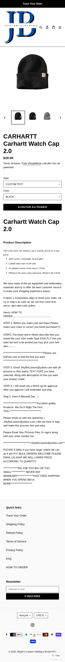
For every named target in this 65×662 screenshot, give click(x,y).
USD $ (40, 615)
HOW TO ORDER (17, 567)
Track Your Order (16, 515)
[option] (18, 117)
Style (6, 178)
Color (6, 190)
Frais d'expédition (31, 163)
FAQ (8, 558)
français (24, 615)
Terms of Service (16, 541)
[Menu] (60, 27)
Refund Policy (14, 532)
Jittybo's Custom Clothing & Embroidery (36, 651)
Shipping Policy (15, 524)
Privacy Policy (14, 550)
